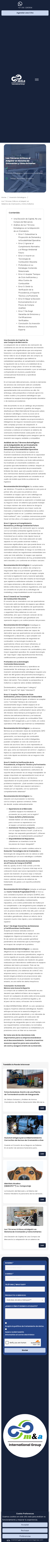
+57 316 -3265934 (25, 8)
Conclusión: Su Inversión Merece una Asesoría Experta (29, 326)
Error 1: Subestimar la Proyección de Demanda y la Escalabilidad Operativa (29, 237)
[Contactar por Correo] (8, 1539)
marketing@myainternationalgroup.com (27, 1540)
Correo (8, 1274)
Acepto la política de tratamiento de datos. (24, 1326)
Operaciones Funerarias (32, 173)
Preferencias (25, 1536)
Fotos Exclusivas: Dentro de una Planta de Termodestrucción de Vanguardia (22, 1093)
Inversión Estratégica (14, 173)
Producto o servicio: (15, 1295)
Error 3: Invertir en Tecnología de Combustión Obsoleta (27, 259)
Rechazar (25, 1530)
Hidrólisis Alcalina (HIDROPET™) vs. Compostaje (17, 1184)
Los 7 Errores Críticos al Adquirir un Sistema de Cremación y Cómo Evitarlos (22, 1230)
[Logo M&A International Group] (25, 1436)
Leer (42, 1108)
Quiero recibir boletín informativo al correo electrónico (19, 1333)
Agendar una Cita (25, 13)
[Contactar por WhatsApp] (20, 3)
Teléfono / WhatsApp (15, 1284)
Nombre (8, 1263)
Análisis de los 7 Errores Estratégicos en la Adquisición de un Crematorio (26, 228)
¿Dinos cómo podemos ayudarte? (21, 1306)
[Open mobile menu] (37, 80)
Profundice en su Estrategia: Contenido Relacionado (27, 268)
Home (3, 197)
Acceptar (25, 1525)
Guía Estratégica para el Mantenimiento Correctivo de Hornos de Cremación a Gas (23, 1139)
